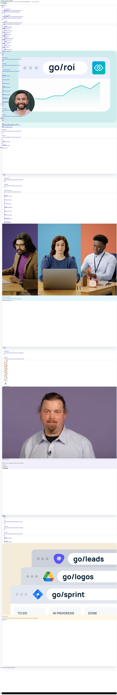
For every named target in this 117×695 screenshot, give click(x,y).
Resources (4, 516)
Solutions (4, 174)
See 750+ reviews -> (7, 386)
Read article (5, 619)
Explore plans (10, 127)
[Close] (38, 1)
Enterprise (3, 515)
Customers (4, 347)
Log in (1, 667)
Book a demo (5, 127)
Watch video (5, 300)
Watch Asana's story (6, 459)
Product (2, 5)
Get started (8, 667)
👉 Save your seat (34, 1)
